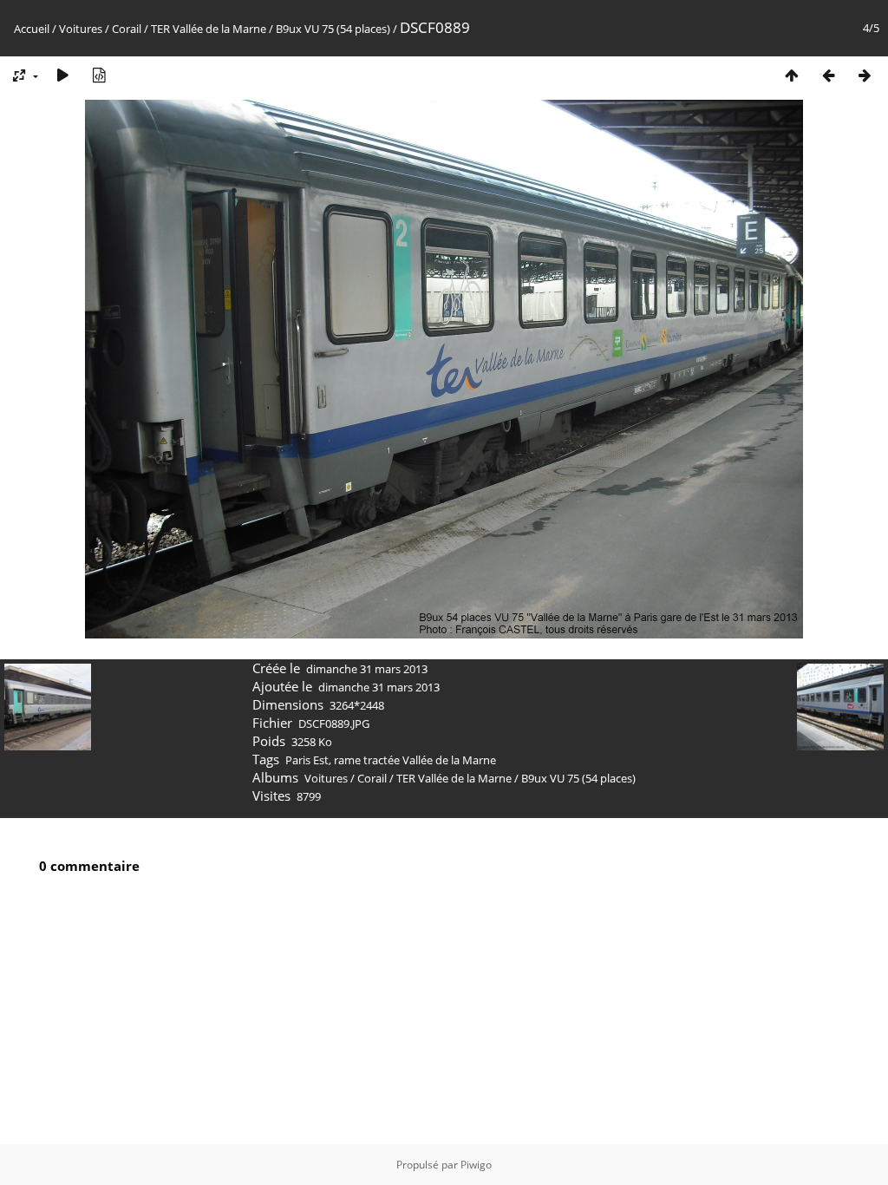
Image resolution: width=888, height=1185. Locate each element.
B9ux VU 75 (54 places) (333, 28)
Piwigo (476, 1164)
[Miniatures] (792, 75)
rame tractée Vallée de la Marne (415, 760)
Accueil (31, 28)
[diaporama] (62, 75)
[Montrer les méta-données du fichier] (99, 75)
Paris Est (307, 760)
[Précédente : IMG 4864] (828, 75)
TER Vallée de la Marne (208, 28)
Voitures (80, 28)
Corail (126, 28)
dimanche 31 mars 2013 (367, 669)
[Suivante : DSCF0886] (864, 75)
